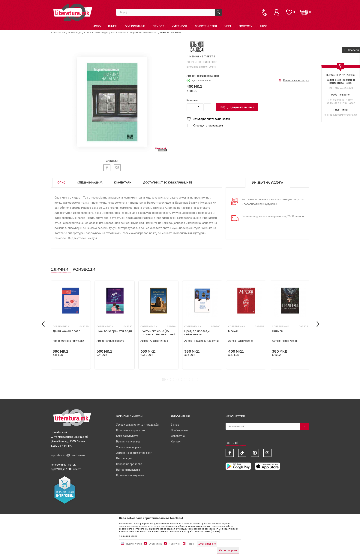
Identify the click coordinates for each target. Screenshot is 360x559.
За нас (175, 424)
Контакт (176, 441)
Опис (61, 182)
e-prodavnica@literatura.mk (340, 114)
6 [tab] (191, 379)
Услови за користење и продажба (137, 424)
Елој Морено (245, 340)
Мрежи (233, 331)
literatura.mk (58, 32)
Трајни (190, 544)
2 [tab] (169, 379)
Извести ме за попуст (296, 80)
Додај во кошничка (240, 107)
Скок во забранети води (114, 331)
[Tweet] (117, 168)
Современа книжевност (143, 32)
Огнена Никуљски (73, 340)
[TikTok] (242, 453)
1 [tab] (164, 379)
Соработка (178, 436)
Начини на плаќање (128, 441)
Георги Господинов (207, 75)
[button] (248, 119)
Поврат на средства (129, 464)
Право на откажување (130, 475)
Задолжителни (134, 544)
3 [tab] (174, 379)
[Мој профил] (278, 12)
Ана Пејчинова (159, 340)
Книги (87, 32)
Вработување (179, 430)
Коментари (122, 182)
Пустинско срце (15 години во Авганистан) (157, 333)
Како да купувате (127, 436)
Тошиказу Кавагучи (206, 340)
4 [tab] (180, 379)
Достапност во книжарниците (167, 182)
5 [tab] (185, 379)
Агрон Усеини (290, 340)
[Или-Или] (197, 46)
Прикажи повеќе (128, 536)
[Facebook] (107, 168)
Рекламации (124, 458)
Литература (101, 32)
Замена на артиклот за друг (134, 452)
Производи (75, 32)
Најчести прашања (128, 469)
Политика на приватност (132, 430)
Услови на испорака (128, 447)
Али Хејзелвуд (115, 340)
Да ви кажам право (66, 331)
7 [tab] (196, 379)
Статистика (155, 544)
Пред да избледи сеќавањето (197, 333)
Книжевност (118, 32)
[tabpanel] (71, 325)
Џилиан (277, 331)
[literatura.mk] (73, 12)
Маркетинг (174, 544)
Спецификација (89, 182)
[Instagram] (255, 453)
